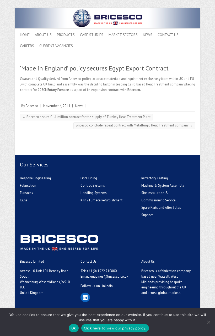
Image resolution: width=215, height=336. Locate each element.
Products (66, 34)
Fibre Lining (88, 178)
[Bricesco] (107, 10)
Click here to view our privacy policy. (115, 328)
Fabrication (28, 185)
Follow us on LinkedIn (96, 286)
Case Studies (91, 34)
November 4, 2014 (56, 106)
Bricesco (32, 106)
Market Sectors (123, 34)
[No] (208, 322)
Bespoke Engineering (35, 178)
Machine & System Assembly (162, 185)
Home (25, 34)
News (147, 34)
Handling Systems (93, 193)
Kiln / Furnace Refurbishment (101, 200)
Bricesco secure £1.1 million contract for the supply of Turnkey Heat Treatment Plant (86, 117)
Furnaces (26, 193)
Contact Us (168, 34)
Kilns (23, 200)
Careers (27, 45)
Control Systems (92, 185)
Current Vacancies (56, 45)
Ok (73, 328)
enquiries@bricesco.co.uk (109, 276)
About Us (43, 34)
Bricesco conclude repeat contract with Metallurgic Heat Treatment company (134, 125)
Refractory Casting (154, 178)
